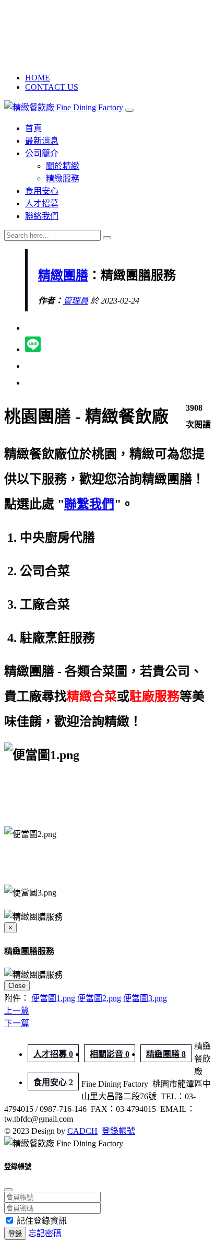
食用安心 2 (53, 1082)
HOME (37, 77)
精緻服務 (62, 178)
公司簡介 (41, 153)
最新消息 (41, 140)
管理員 (75, 300)
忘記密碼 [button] (45, 1233)
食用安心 (41, 191)
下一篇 (16, 1023)
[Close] (8, 1189)
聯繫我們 (89, 504)
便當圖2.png (99, 998)
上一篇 (16, 1010)
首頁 (33, 128)
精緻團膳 (63, 275)
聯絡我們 (41, 216)
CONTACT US (51, 87)
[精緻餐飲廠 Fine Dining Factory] (64, 107)
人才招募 (41, 203)
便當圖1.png (53, 998)
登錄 (15, 1234)
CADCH (82, 1130)
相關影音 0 (109, 1054)
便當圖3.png (145, 998)
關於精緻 (62, 165)
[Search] (107, 237)
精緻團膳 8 (166, 1054)
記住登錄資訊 (42, 1220)
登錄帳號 (118, 1130)
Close (17, 986)
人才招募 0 (53, 1054)
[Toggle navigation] (129, 110)
